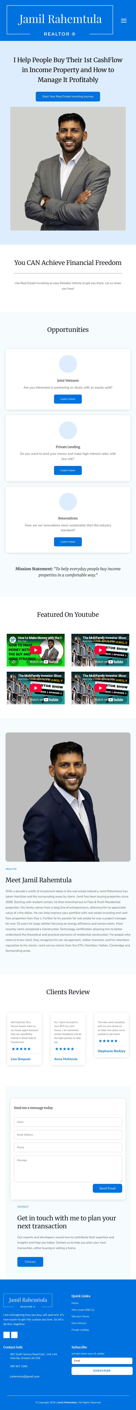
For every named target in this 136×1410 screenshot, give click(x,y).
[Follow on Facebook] (6, 1335)
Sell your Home (80, 1316)
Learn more (68, 399)
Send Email (107, 1188)
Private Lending (80, 1330)
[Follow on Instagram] (14, 1335)
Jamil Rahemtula (67, 1402)
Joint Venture (79, 1323)
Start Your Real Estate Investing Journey (68, 96)
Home (75, 1303)
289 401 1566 (18, 1366)
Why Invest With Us (83, 1310)
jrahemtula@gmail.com (24, 1376)
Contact (30, 1262)
